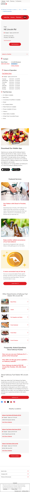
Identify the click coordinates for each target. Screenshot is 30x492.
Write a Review (15, 66)
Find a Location (16, 456)
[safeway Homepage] (4, 4)
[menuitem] (6, 17)
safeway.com (20, 397)
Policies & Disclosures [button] (6, 477)
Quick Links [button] (3, 471)
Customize (5, 489)
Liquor (16, 309)
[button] (28, 4)
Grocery (3, 1)
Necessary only (18, 490)
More (25, 17)
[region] (15, 488)
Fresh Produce (16, 340)
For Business (18, 1)
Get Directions (7, 40)
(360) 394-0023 (5, 64)
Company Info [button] (4, 474)
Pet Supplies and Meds (16, 317)
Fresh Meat (16, 332)
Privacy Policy (14, 489)
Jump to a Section (6, 54)
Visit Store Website (7, 422)
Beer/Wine (16, 301)
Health (7, 1)
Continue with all (25, 490)
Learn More (19, 283)
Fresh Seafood (16, 325)
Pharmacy (12, 1)
